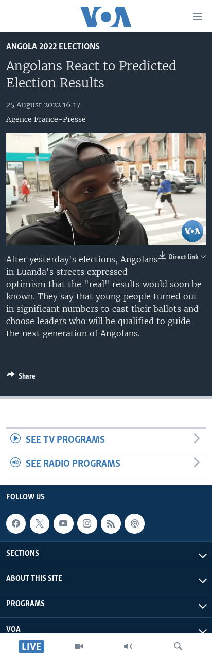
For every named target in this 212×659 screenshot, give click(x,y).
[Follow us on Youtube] (63, 523)
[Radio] (128, 646)
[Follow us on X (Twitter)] (39, 523)
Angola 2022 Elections (53, 47)
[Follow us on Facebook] (16, 523)
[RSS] (110, 523)
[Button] (21, 378)
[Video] (78, 646)
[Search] (178, 646)
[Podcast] (134, 523)
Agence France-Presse (46, 119)
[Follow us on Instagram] (87, 523)
